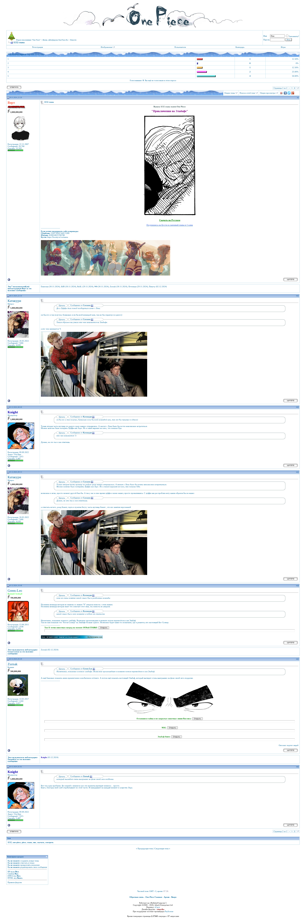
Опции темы (229, 93)
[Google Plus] (293, 93)
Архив (166, 897)
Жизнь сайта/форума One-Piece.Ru (55, 40)
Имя (265, 36)
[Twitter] (289, 93)
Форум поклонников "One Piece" (28, 40)
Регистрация (37, 47)
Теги (9, 838)
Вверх (174, 897)
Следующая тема (161, 848)
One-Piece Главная (153, 897)
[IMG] (10, 876)
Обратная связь (136, 897)
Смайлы (11, 874)
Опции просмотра (267, 93)
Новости (73, 40)
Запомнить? (294, 36)
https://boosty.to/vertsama (57, 237)
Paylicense (169, 911)
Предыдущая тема (145, 848)
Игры (283, 47)
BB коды (11, 871)
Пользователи (180, 47)
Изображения (106, 47)
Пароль (266, 40)
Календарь (240, 47)
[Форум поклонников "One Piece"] (153, 14)
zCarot (157, 907)
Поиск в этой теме (247, 93)
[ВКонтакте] (285, 93)
